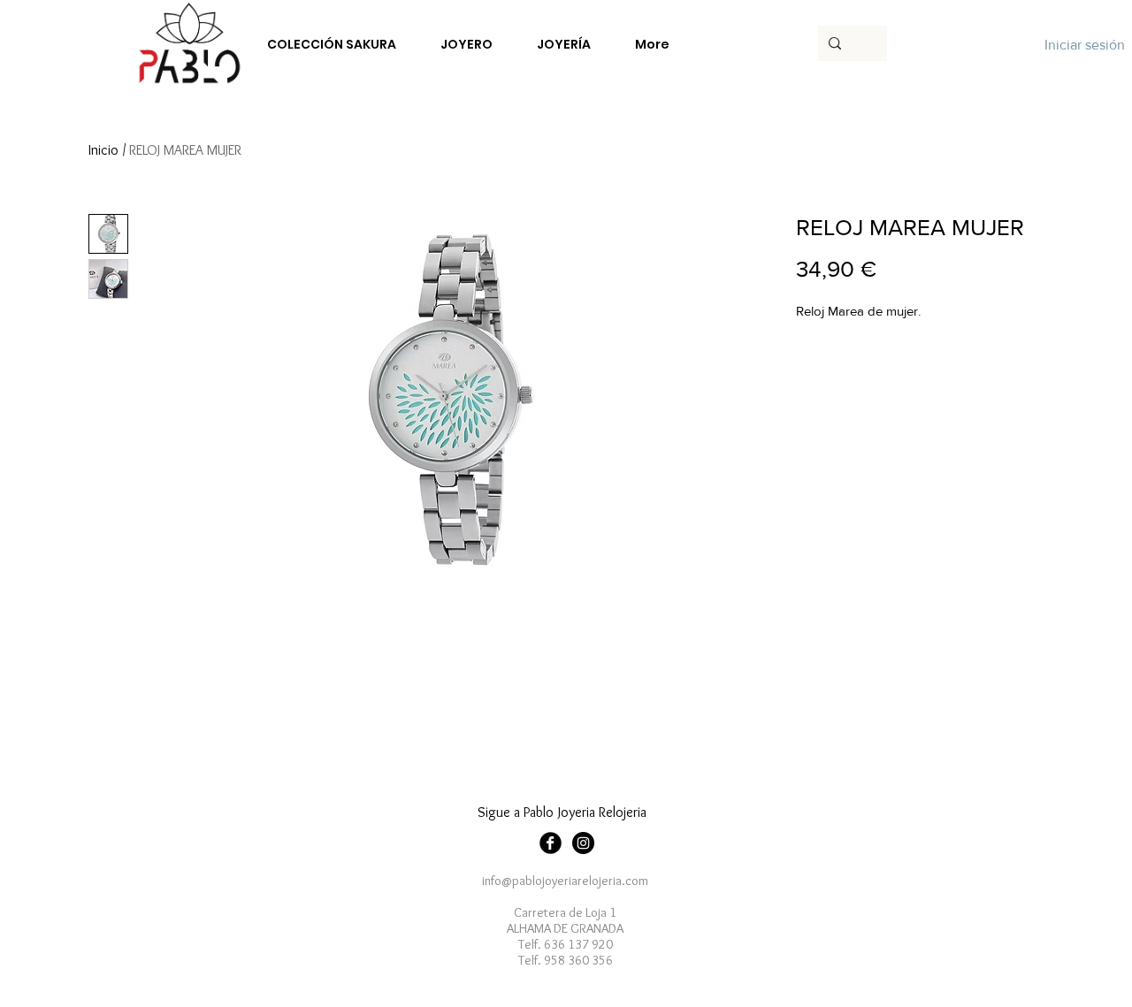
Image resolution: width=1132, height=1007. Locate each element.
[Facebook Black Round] (550, 843)
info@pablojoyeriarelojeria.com (565, 881)
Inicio (103, 149)
